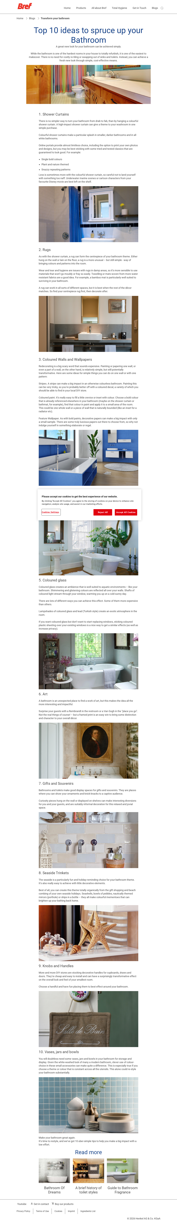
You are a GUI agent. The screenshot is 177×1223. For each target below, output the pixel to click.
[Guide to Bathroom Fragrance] (122, 1178)
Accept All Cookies (126, 512)
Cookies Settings (50, 512)
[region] (89, 504)
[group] (88, 1178)
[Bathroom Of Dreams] (54, 1178)
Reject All (103, 512)
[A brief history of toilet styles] (88, 1178)
